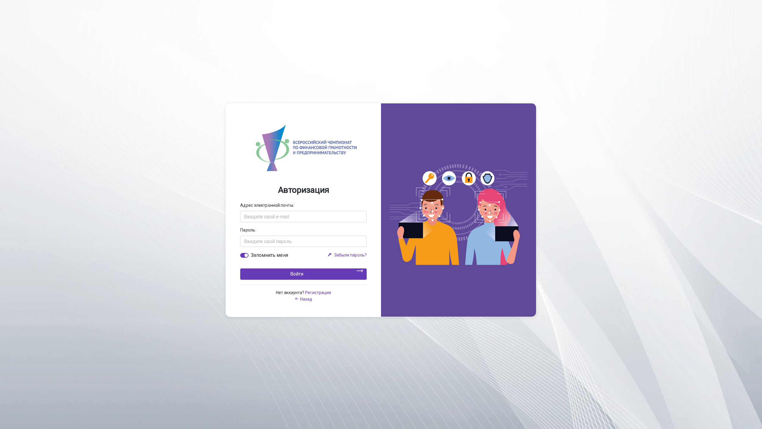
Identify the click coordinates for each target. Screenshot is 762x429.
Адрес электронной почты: (267, 205)
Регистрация (318, 292)
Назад (306, 299)
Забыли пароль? (350, 255)
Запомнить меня (269, 255)
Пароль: (248, 230)
